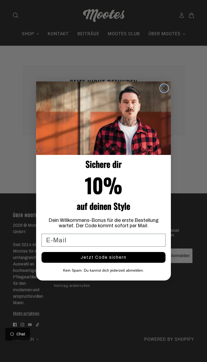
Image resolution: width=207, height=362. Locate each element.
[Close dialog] (164, 88)
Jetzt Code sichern (103, 257)
